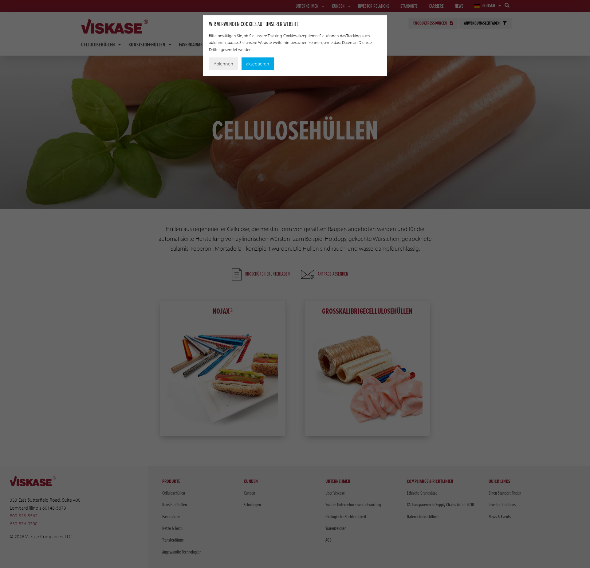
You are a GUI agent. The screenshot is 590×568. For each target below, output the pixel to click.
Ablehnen (223, 64)
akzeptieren (257, 64)
